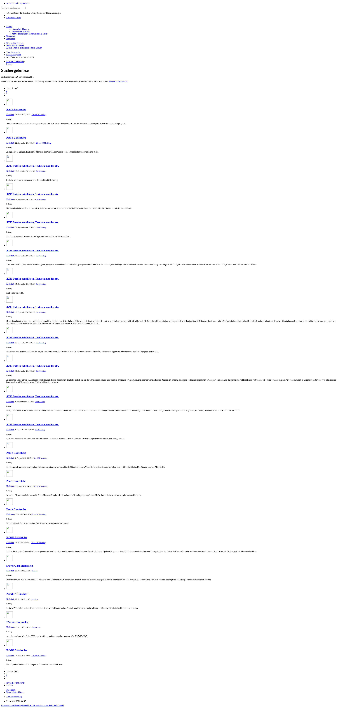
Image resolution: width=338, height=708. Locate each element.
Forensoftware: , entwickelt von (32, 706)
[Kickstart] (9, 104)
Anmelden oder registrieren (17, 3)
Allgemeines (35, 627)
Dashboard (10, 36)
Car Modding (41, 171)
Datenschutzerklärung (15, 692)
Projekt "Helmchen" (17, 593)
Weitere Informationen (118, 81)
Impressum (10, 690)
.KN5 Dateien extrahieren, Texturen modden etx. (32, 165)
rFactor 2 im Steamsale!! (19, 565)
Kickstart (10, 114)
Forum (9, 27)
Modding (35, 599)
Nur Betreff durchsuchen (19, 13)
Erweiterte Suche (13, 18)
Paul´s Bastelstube (16, 109)
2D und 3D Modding (39, 115)
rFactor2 (34, 571)
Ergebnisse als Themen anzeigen (47, 13)
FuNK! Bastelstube (16, 537)
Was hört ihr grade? (17, 622)
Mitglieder (10, 38)
